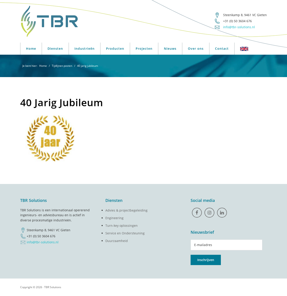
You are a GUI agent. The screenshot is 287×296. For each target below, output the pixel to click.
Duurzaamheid (116, 241)
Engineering (114, 218)
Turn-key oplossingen (121, 225)
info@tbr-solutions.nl (43, 242)
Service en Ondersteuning (125, 233)
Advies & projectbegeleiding (126, 210)
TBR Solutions (52, 287)
